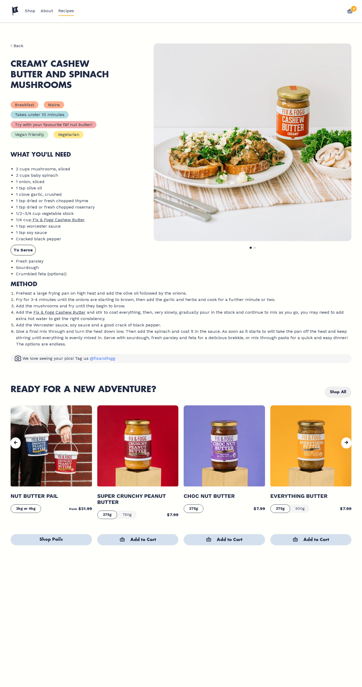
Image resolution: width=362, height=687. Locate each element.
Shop (30, 10)
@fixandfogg (102, 358)
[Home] (15, 11)
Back (17, 45)
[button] (250, 247)
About (47, 10)
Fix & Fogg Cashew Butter (58, 219)
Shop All (338, 392)
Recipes (66, 10)
